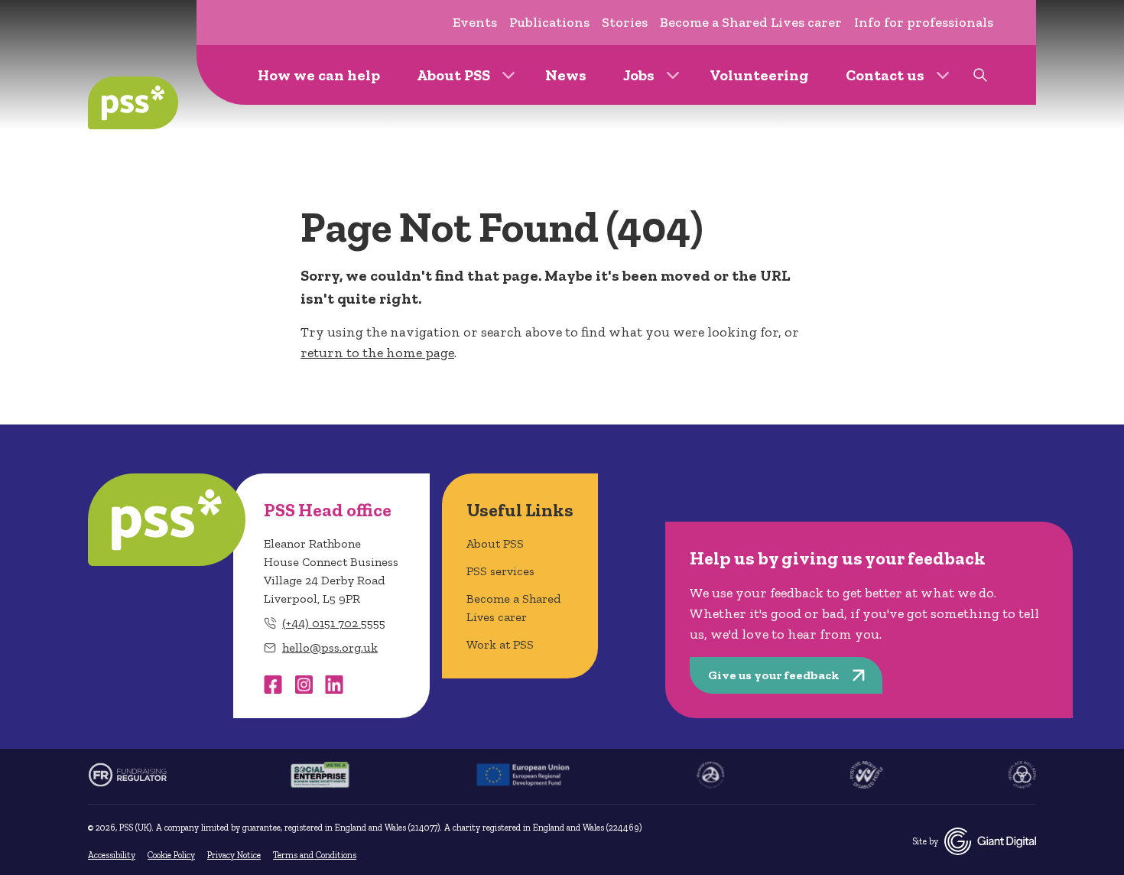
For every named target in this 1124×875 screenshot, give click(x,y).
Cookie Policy (171, 855)
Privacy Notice (234, 855)
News (565, 75)
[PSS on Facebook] (273, 684)
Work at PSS (500, 644)
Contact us (885, 75)
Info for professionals (923, 22)
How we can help (319, 75)
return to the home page (377, 352)
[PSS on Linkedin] (334, 684)
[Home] (133, 102)
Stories (625, 22)
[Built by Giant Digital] (990, 841)
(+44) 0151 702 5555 (333, 623)
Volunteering (759, 75)
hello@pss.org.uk (330, 647)
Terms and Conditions (314, 855)
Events (475, 22)
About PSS (453, 75)
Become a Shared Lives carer (751, 22)
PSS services (500, 571)
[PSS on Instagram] (303, 684)
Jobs (639, 75)
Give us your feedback (774, 675)
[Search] (980, 75)
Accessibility (111, 855)
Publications (549, 22)
